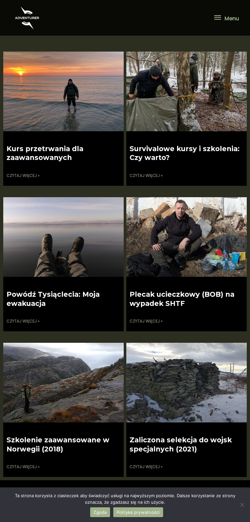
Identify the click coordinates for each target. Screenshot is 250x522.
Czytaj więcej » (23, 175)
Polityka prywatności (138, 512)
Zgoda (99, 512)
